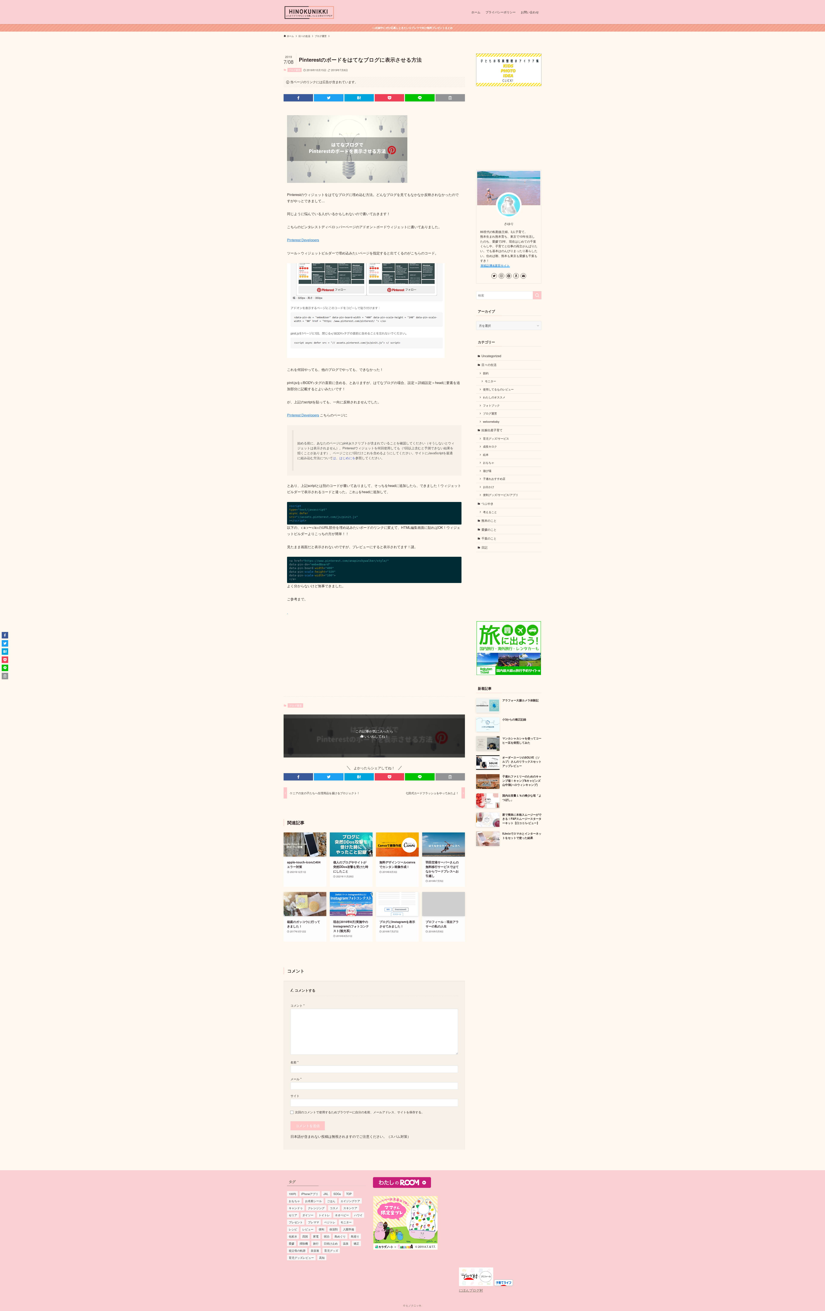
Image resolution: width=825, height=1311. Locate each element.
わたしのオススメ (494, 397)
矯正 (356, 1243)
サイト (294, 1095)
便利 (321, 1229)
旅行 (316, 1243)
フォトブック (491, 405)
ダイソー (307, 1215)
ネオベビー (342, 1215)
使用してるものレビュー (498, 389)
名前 (294, 1062)
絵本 (486, 455)
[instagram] (501, 276)
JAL (325, 1194)
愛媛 (291, 1243)
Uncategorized (491, 356)
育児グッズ (331, 1250)
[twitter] (494, 276)
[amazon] (516, 276)
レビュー (307, 1229)
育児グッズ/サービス (496, 439)
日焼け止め (331, 1243)
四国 (305, 1236)
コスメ (334, 1208)
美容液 (315, 1250)
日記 (484, 547)
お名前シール (313, 1201)
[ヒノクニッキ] (309, 12)
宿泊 (326, 1236)
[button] (298, 97)
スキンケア (350, 1208)
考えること (490, 512)
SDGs (337, 1194)
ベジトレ (329, 1222)
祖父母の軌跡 (297, 1250)
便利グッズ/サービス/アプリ (500, 495)
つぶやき (487, 503)
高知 (322, 1258)
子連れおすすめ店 (494, 479)
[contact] (523, 276)
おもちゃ (488, 463)
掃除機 (303, 1243)
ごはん (331, 1201)
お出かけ (488, 487)
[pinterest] (509, 276)
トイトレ (324, 1215)
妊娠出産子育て (492, 430)
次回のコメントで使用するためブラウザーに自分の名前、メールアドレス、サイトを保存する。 (359, 1112)
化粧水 (293, 1236)
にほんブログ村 (471, 1290)
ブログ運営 (294, 70)
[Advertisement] (374, 659)
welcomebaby (491, 422)
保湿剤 (333, 1229)
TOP (349, 1194)
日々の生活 (489, 365)
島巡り (355, 1236)
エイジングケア (350, 1201)
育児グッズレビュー (301, 1258)
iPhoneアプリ (309, 1194)
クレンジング (316, 1208)
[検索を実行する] (537, 295)
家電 (316, 1236)
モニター (490, 381)
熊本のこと (489, 520)
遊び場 (487, 471)
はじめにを (347, 458)
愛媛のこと (489, 529)
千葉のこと (489, 538)
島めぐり (340, 1236)
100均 (292, 1194)
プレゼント (296, 1222)
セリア (293, 1215)
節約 (486, 373)
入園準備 (348, 1229)
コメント (297, 1005)
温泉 (345, 1243)
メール (296, 1079)
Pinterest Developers (303, 239)
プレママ (313, 1222)
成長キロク (490, 446)
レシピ (293, 1229)
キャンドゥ (296, 1208)
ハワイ (358, 1215)
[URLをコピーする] (450, 97)
